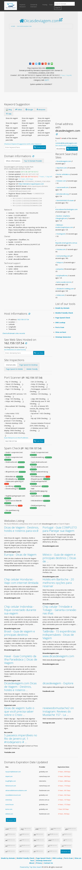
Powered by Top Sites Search (31, 867)
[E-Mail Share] (52, 63)
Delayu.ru (59, 262)
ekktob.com (9, 814)
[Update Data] (33, 156)
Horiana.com (61, 249)
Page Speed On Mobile (14, 369)
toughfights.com (10, 781)
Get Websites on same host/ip (15, 350)
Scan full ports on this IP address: (16, 438)
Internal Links (11, 365)
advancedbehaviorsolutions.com (16, 790)
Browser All (11, 820)
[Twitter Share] (36, 63)
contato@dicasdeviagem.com (66, 143)
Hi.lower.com (61, 181)
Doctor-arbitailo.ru (63, 174)
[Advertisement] (41, 46)
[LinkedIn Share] (39, 63)
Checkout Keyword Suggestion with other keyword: (23, 144)
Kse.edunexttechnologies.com (66, 209)
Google (30, 109)
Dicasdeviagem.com (24, 26)
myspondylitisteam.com (13, 772)
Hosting (44, 5)
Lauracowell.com (62, 187)
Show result (40, 147)
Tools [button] (50, 5)
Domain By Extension (33, 6)
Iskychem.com (61, 168)
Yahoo (19, 109)
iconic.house (9, 804)
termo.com (8, 809)
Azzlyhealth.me (61, 275)
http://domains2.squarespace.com (31, 184)
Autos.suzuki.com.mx (63, 282)
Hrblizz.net (60, 295)
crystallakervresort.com (13, 795)
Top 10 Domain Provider (33, 161)
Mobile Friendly (32, 369)
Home (13, 26)
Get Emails (73, 149)
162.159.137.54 (23, 319)
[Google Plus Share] (33, 63)
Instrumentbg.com (63, 256)
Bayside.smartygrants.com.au (66, 243)
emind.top (8, 800)
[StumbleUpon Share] (45, 63)
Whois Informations (13, 161)
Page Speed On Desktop (28, 365)
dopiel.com (8, 776)
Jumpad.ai (59, 269)
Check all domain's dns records (14, 333)
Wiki (9, 114)
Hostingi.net (60, 234)
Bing (10, 109)
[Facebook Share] (30, 63)
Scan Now (39, 353)
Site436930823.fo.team (65, 200)
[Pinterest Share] (42, 63)
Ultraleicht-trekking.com (65, 288)
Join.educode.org (62, 194)
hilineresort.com (10, 786)
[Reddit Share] (48, 63)
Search (57, 8)
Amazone (41, 109)
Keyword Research (23, 6)
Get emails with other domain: (66, 145)
